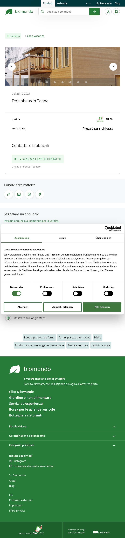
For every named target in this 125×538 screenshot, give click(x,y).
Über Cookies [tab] (103, 238)
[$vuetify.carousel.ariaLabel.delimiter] (39, 82)
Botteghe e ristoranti (25, 415)
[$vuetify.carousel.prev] (12, 67)
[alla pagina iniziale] (19, 11)
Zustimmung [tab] (21, 238)
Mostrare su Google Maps (29, 318)
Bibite (97, 337)
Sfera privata (17, 510)
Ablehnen (22, 307)
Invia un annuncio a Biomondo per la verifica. (31, 221)
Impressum (16, 505)
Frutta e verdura (78, 345)
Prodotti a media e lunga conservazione (39, 345)
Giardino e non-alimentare (30, 397)
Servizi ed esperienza (26, 403)
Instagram (20, 461)
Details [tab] (63, 238)
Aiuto (12, 480)
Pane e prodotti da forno (39, 337)
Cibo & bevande (21, 391)
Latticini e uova (101, 345)
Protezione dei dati (20, 500)
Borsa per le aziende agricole (32, 409)
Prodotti (48, 3)
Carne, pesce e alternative (74, 337)
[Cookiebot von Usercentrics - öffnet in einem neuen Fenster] (107, 228)
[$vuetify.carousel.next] (113, 67)
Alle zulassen (102, 307)
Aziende (62, 3)
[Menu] (108, 11)
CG (11, 495)
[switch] (47, 293)
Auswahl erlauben (62, 307)
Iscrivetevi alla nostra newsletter (33, 466)
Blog (117, 3)
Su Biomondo (104, 3)
